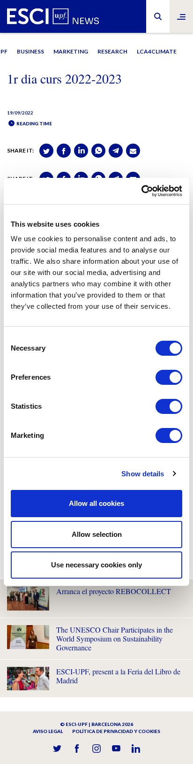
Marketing (70, 51)
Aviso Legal (48, 731)
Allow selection (97, 534)
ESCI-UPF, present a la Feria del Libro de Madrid (118, 675)
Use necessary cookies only (96, 565)
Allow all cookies (96, 503)
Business (30, 51)
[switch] (169, 377)
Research (112, 51)
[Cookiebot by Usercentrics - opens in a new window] (141, 191)
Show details (142, 474)
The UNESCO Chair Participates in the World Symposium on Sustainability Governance (114, 638)
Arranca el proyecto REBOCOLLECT (113, 591)
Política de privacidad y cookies (116, 731)
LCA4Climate (157, 51)
